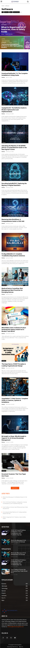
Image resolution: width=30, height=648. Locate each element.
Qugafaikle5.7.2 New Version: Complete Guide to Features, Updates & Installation (15, 400)
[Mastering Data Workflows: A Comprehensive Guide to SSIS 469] (15, 207)
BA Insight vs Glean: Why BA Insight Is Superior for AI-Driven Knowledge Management (14, 438)
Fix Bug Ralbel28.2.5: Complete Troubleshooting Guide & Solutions (13, 255)
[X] (11, 637)
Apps (11, 12)
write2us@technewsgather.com (16, 626)
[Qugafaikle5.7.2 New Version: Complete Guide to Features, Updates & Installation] (15, 386)
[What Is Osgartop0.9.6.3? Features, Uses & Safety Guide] (15, 25)
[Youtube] (15, 637)
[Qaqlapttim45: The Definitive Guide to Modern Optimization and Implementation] (15, 96)
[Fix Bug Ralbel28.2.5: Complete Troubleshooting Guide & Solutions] (15, 242)
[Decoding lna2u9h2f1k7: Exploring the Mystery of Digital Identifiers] (15, 171)
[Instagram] (7, 637)
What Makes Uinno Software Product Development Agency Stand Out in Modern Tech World (14, 329)
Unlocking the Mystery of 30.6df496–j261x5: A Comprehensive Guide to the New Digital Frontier (14, 147)
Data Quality (4, 216)
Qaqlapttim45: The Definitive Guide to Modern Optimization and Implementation (14, 109)
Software (4, 24)
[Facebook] (3, 637)
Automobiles (16, 12)
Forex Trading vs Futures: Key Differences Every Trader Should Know (19, 571)
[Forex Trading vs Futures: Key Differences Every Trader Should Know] (6, 571)
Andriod (6, 12)
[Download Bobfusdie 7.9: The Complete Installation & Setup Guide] (15, 61)
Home (3, 5)
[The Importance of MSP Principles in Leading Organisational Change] (15, 352)
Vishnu (3, 77)
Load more (14, 488)
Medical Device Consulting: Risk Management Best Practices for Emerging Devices (12, 290)
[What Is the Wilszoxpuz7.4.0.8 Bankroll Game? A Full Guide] (6, 542)
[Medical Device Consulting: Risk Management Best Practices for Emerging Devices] (15, 276)
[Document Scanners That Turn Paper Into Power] (15, 462)
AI (2, 12)
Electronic (4, 285)
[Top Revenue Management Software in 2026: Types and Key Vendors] (12, 42)
